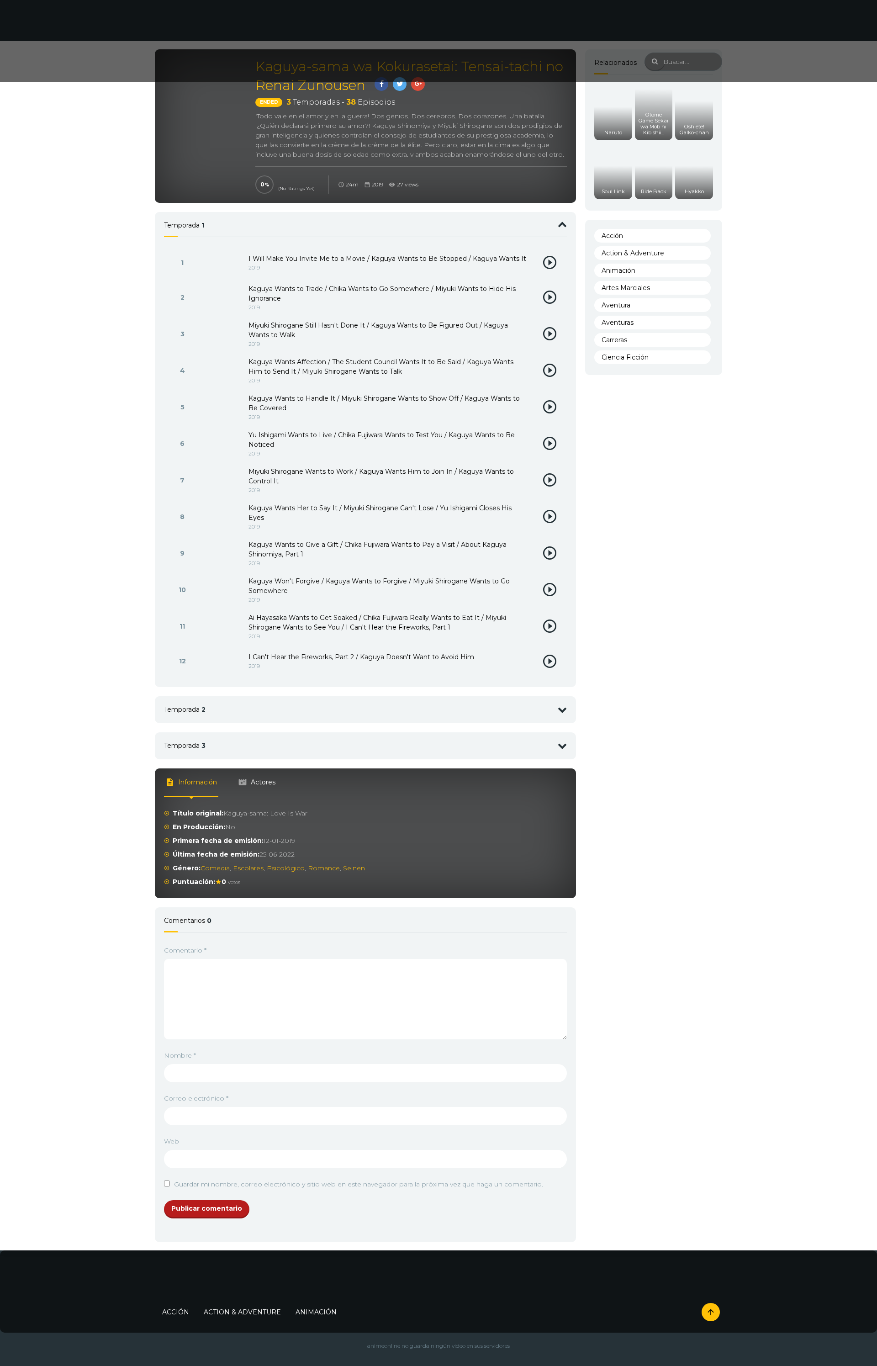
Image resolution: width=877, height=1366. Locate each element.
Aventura (616, 305)
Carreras (614, 340)
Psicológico (286, 868)
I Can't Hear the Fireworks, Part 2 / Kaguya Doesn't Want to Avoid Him (361, 657)
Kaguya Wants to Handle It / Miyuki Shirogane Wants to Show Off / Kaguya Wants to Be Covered (384, 403)
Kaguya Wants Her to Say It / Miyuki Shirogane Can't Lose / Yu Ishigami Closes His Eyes (380, 513)
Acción (612, 236)
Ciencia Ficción (625, 357)
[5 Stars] (281, 179)
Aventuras (618, 322)
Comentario (185, 950)
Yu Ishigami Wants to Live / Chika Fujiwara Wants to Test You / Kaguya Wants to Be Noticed (381, 440)
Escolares (248, 868)
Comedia (215, 868)
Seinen (354, 868)
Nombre (180, 1055)
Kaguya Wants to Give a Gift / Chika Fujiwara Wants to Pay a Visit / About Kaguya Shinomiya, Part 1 (377, 549)
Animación (618, 270)
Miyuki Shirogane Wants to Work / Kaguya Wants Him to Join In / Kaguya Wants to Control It (381, 476)
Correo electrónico (196, 1098)
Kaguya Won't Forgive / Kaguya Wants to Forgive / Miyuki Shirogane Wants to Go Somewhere (379, 586)
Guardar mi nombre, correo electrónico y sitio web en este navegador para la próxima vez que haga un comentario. (358, 1184)
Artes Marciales (626, 288)
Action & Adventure (633, 253)
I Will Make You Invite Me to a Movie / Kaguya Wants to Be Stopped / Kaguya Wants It (387, 258)
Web (171, 1141)
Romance (324, 868)
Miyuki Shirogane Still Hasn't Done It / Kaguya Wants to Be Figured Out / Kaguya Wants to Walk (378, 330)
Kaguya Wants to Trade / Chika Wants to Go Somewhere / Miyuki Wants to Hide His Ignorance (382, 293)
